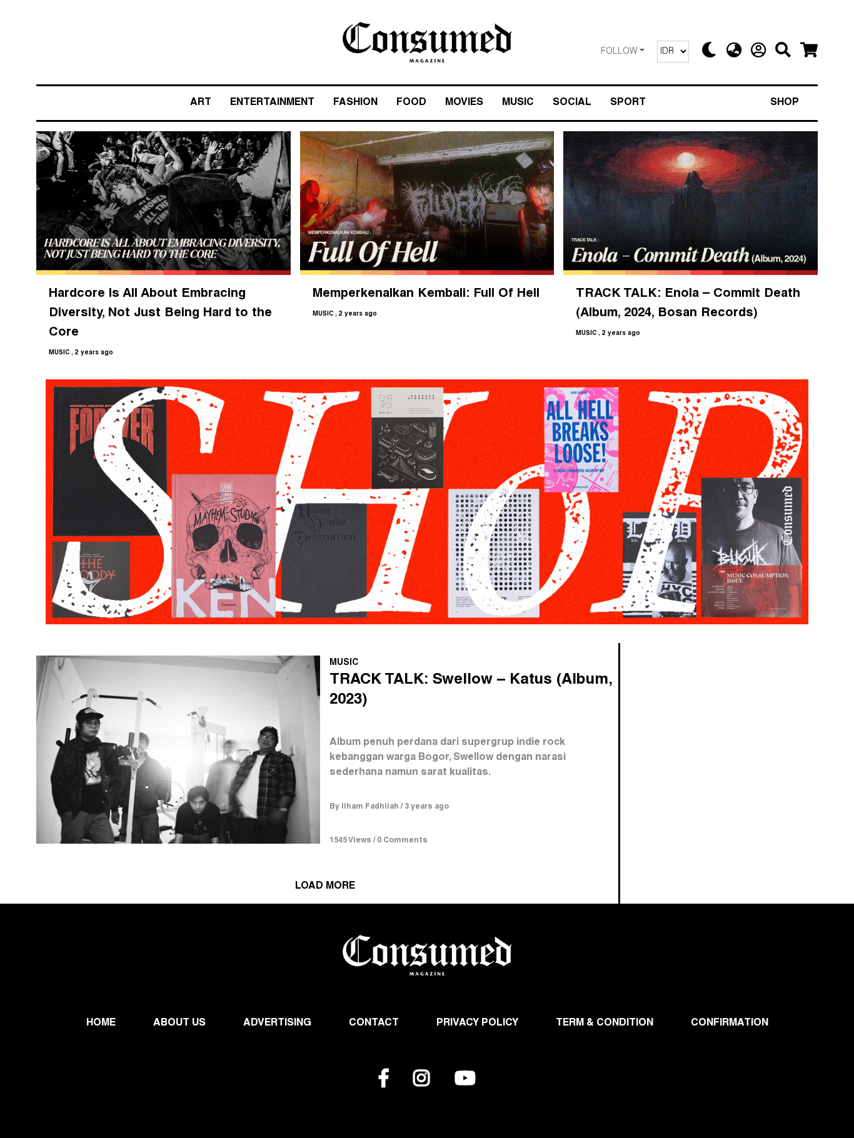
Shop (784, 103)
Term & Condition (604, 1024)
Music (518, 103)
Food (411, 103)
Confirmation (729, 1024)
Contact (374, 1024)
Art (200, 103)
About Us (179, 1024)
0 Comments (402, 840)
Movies (464, 103)
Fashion (355, 103)
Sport (628, 103)
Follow (619, 51)
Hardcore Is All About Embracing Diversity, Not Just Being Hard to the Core (162, 313)
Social (572, 103)
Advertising (277, 1024)
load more (325, 887)
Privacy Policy (477, 1024)
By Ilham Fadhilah (364, 807)
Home (101, 1024)
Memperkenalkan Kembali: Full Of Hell (426, 294)
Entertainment (272, 103)
